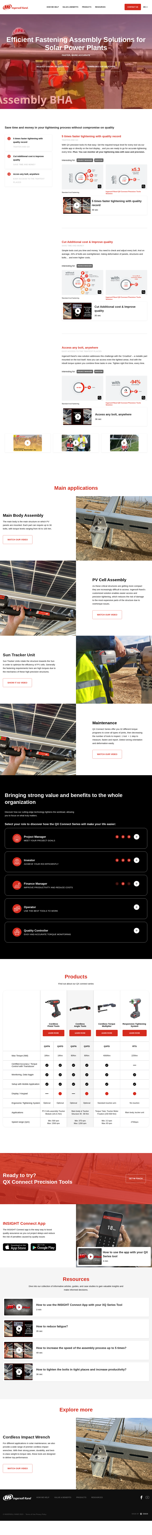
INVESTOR (98, 160)
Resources (97, 1497)
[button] (145, 7)
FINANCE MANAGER (85, 266)
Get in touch (136, 1179)
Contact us (132, 7)
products (86, 7)
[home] (17, 7)
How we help (53, 7)
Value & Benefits (70, 7)
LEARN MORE (53, 1033)
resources (100, 7)
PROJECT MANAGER (85, 160)
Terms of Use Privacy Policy (36, 1514)
